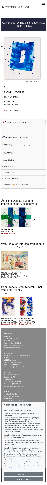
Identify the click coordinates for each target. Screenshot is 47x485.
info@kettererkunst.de (12, 347)
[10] (2, 46)
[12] (41, 46)
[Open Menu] (43, 3)
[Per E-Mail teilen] (13, 185)
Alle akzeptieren (23, 479)
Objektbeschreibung (15, 122)
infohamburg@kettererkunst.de (15, 367)
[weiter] (33, 220)
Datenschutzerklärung (17, 468)
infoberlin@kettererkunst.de (14, 386)
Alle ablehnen (23, 474)
